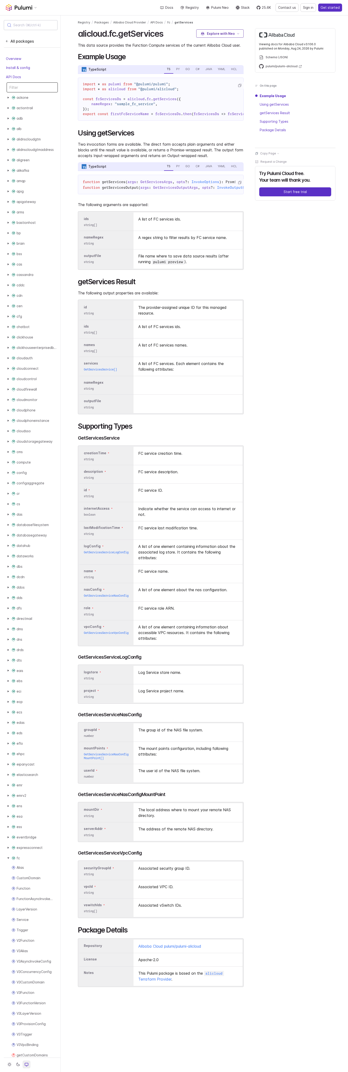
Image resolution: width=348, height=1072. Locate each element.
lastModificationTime (102, 528)
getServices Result (275, 113)
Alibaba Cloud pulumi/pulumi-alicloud (169, 946)
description (93, 471)
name (88, 571)
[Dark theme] (18, 1064)
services (91, 363)
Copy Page (268, 153)
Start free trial (295, 192)
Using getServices (274, 104)
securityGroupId (97, 868)
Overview (13, 58)
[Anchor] (167, 33)
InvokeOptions (205, 182)
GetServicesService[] (100, 369)
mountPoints (94, 748)
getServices (183, 22)
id (85, 307)
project (90, 691)
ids (86, 219)
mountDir (91, 810)
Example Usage (273, 96)
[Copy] (239, 85)
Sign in (308, 7)
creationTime (95, 453)
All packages (22, 41)
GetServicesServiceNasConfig (106, 595)
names (89, 345)
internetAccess (97, 508)
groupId (90, 730)
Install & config (18, 67)
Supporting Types (274, 121)
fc (168, 22)
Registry (192, 7)
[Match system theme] (26, 1064)
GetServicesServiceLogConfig (106, 552)
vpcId (88, 886)
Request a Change (273, 161)
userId (89, 770)
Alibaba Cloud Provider (129, 22)
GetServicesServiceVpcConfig (106, 632)
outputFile (92, 256)
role (87, 608)
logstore (91, 672)
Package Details (273, 130)
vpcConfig (92, 627)
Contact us (287, 7)
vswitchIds (93, 905)
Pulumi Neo (220, 7)
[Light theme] (9, 1064)
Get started (330, 7)
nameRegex (93, 237)
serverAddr (93, 829)
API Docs (13, 77)
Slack (245, 7)
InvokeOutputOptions (237, 187)
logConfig (92, 546)
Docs (169, 7)
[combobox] (31, 25)
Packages (101, 22)
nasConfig (93, 590)
